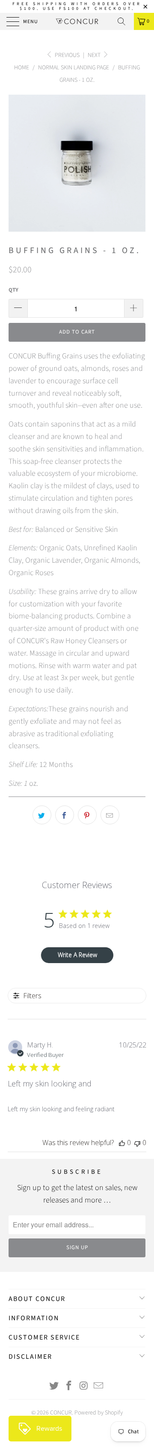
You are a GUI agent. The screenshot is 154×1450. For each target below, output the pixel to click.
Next (95, 55)
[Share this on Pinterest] (87, 815)
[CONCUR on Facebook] (69, 1387)
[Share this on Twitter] (42, 815)
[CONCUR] (77, 21)
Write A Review (77, 955)
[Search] (124, 21)
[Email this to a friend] (110, 815)
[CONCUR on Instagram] (84, 1387)
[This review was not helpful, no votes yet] (137, 1142)
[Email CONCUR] (98, 1387)
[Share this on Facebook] (64, 815)
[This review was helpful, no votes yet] (122, 1142)
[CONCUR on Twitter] (54, 1387)
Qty (13, 290)
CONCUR (61, 1412)
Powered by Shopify (98, 1412)
